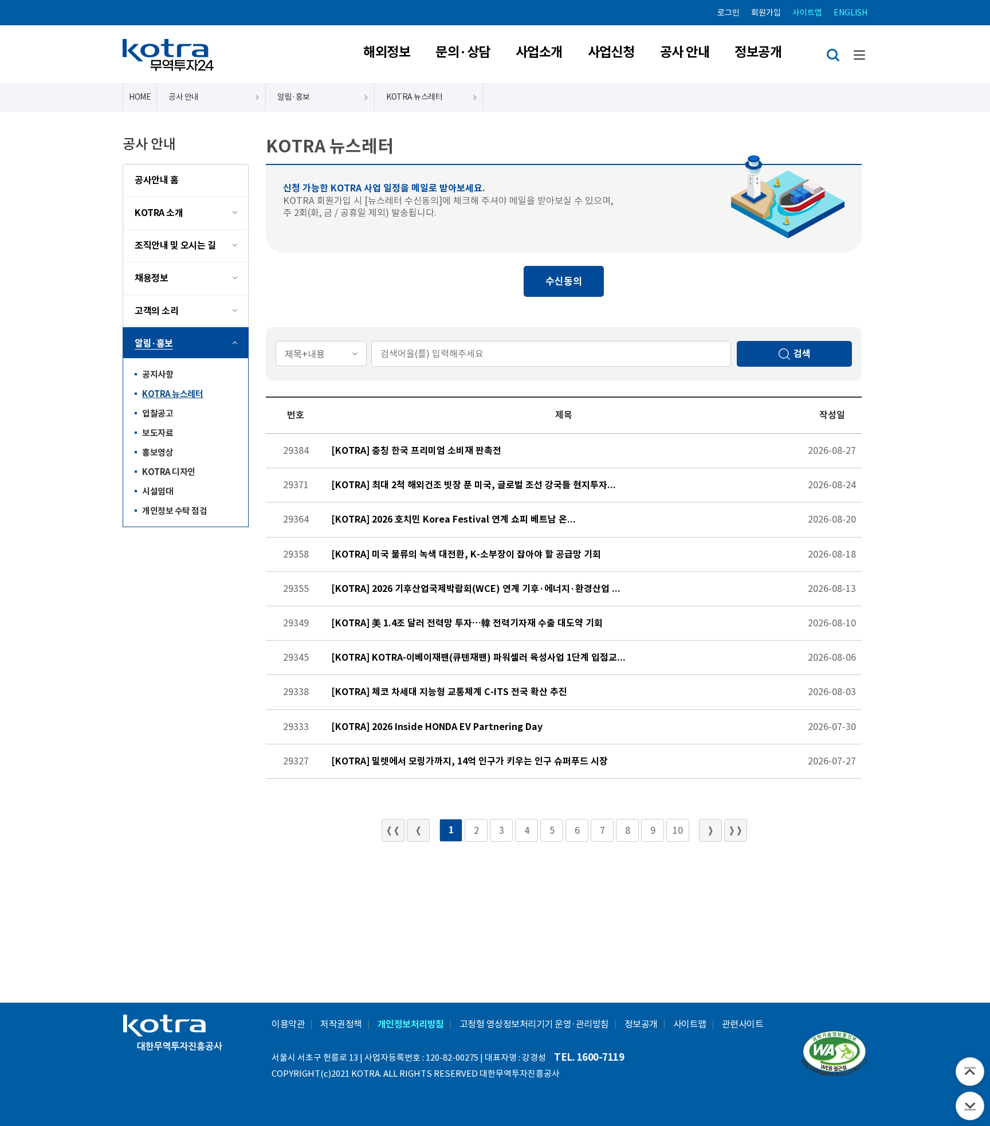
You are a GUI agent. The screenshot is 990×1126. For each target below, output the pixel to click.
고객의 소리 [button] (156, 311)
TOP (970, 1071)
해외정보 (386, 52)
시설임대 (154, 493)
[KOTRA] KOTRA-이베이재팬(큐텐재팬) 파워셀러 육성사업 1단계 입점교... (478, 658)
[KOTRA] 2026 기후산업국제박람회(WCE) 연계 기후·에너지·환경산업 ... (475, 589)
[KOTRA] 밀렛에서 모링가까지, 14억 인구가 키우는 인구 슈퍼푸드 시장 (469, 761)
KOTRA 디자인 (165, 474)
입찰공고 (154, 415)
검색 (833, 55)
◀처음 (393, 830)
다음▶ (710, 830)
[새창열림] (834, 1055)
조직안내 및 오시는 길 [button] (175, 246)
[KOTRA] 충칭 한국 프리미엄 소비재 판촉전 (416, 451)
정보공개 (757, 52)
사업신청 (611, 52)
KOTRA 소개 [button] (159, 213)
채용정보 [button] (151, 278)
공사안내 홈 (156, 180)
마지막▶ (736, 830)
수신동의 (563, 281)
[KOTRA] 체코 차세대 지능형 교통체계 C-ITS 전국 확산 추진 (449, 692)
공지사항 (154, 377)
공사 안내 (685, 52)
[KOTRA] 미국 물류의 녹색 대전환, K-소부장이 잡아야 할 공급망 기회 (466, 554)
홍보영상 (154, 454)
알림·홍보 (293, 97)
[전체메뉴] (858, 54)
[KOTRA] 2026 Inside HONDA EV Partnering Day (437, 727)
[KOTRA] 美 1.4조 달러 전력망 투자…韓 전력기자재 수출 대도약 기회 (467, 623)
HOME (140, 97)
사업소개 (539, 52)
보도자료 (154, 435)
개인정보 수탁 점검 (171, 511)
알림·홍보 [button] (154, 344)
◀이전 (418, 830)
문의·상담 (462, 52)
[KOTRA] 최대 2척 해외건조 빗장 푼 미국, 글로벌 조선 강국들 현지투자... (473, 485)
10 (678, 830)
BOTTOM (970, 1106)
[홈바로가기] (168, 54)
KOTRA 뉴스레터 (169, 396)
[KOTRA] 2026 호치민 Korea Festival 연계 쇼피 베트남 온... (453, 519)
